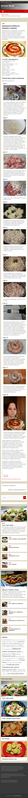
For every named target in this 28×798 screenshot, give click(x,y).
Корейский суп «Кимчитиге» (16, 620)
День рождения (10, 643)
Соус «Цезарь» (12, 564)
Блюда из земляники (6, 639)
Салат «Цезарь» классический (17, 539)
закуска (15, 671)
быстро (3, 671)
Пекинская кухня (8, 656)
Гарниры (4, 643)
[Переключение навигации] (3, 11)
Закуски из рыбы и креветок (19, 646)
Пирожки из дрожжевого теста (10, 658)
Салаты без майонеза (17, 662)
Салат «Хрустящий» (8, 525)
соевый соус (4, 673)
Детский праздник (6, 645)
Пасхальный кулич (13, 547)
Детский (22, 643)
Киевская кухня (8, 479)
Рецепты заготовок (15, 660)
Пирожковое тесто (13, 556)
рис (24, 671)
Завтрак (21, 645)
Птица (17, 658)
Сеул (3, 588)
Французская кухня (9, 670)
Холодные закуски (21, 669)
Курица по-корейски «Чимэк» (10, 590)
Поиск (24, 497)
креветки (19, 671)
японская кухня (17, 674)
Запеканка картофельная (7, 649)
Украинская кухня (17, 479)
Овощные (18, 654)
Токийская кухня (12, 665)
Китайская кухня (14, 652)
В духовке (21, 641)
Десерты (17, 643)
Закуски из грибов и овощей (8, 646)
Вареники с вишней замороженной (16, 489)
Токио (3, 694)
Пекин (3, 523)
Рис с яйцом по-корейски (15, 603)
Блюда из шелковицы (6, 641)
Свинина (3, 664)
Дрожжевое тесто (14, 645)
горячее (11, 671)
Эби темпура (5, 738)
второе (7, 671)
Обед (14, 654)
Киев (3, 23)
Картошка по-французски (9, 485)
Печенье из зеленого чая (9, 759)
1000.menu (5, 476)
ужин (8, 674)
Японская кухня (7, 679)
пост (22, 671)
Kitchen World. (8, 6)
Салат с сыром (9, 662)
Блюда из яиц (14, 641)
